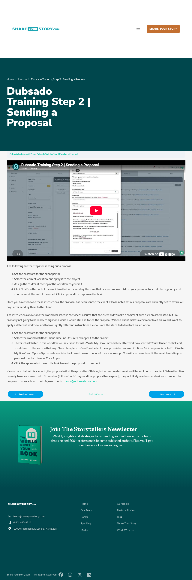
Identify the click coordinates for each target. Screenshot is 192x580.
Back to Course (96, 394)
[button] (138, 29)
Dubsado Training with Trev (22, 154)
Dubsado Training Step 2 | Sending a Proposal (57, 154)
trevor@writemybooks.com (80, 381)
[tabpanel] (96, 272)
